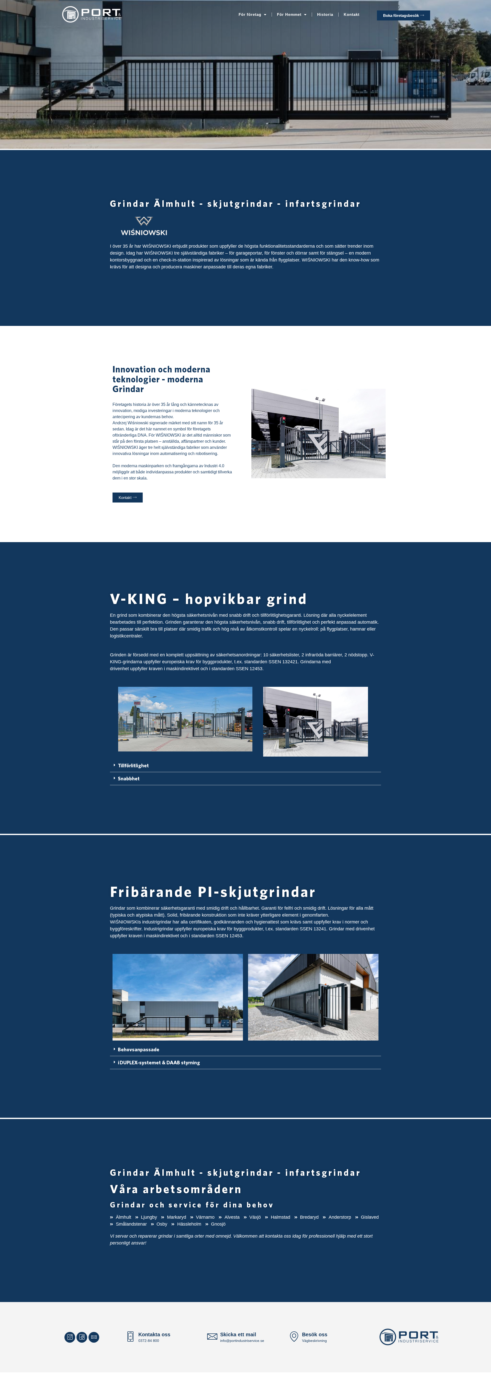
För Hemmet (289, 14)
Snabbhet (129, 778)
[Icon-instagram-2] (69, 1337)
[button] (245, 765)
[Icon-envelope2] (93, 1337)
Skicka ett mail (238, 1334)
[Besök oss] (294, 1337)
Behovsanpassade (138, 1049)
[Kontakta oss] (130, 1337)
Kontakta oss (154, 1334)
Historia (325, 14)
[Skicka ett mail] (212, 1337)
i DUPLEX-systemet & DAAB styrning (159, 1062)
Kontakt (352, 14)
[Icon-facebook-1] (81, 1337)
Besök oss (314, 1334)
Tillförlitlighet (133, 765)
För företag (250, 14)
